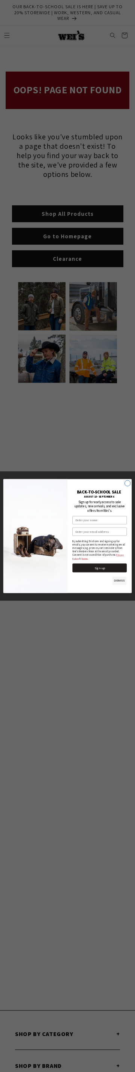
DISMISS (119, 580)
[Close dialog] (127, 483)
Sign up (99, 568)
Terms (84, 558)
